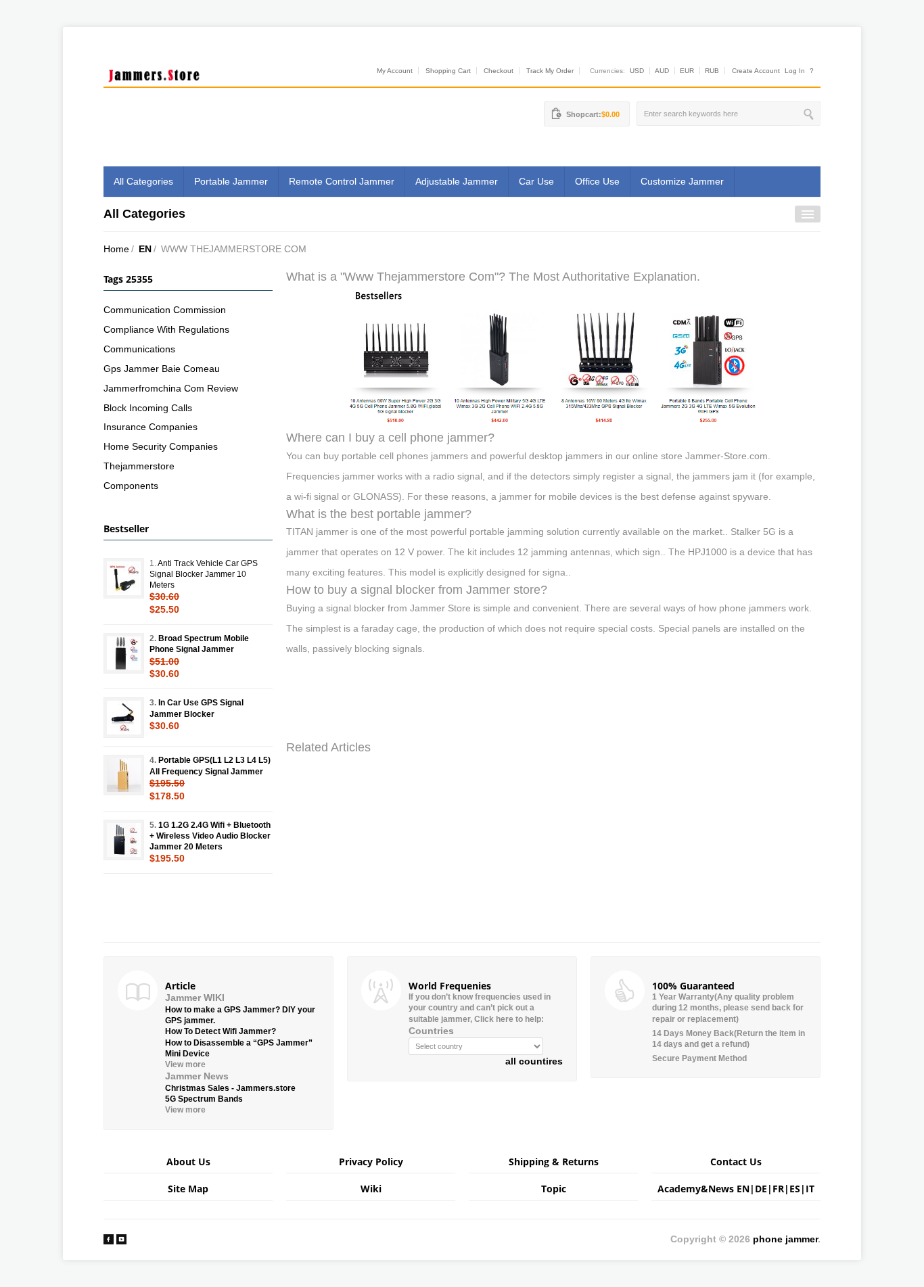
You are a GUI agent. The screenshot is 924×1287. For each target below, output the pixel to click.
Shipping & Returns (554, 1161)
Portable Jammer (231, 181)
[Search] (810, 113)
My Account (395, 70)
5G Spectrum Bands (204, 1099)
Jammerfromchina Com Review (170, 388)
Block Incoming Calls (147, 407)
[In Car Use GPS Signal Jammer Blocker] (123, 717)
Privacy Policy (371, 1161)
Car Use (536, 181)
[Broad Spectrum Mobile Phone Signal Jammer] (123, 653)
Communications (139, 349)
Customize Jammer (682, 181)
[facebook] (108, 1239)
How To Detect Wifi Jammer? (220, 1031)
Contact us (736, 1161)
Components (130, 485)
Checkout (498, 70)
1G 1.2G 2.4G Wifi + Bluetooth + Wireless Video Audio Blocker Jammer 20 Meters (210, 835)
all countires (534, 1061)
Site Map (188, 1188)
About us (188, 1161)
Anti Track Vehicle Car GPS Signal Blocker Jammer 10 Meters (203, 574)
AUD (662, 70)
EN (145, 248)
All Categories (143, 181)
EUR (687, 70)
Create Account (756, 70)
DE (761, 1188)
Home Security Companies (160, 446)
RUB (712, 70)
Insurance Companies (150, 426)
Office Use (597, 181)
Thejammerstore (139, 466)
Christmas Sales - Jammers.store (230, 1088)
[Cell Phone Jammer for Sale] (553, 356)
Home (116, 248)
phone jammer (785, 1239)
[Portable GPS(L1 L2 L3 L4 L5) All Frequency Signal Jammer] (123, 775)
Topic (553, 1188)
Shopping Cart (448, 70)
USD (637, 70)
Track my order (550, 70)
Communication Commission (164, 309)
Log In (795, 70)
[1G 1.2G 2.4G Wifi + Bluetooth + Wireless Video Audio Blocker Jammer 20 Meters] (123, 840)
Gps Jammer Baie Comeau (161, 368)
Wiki (371, 1188)
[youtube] (121, 1239)
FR (778, 1188)
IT (810, 1188)
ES (794, 1188)
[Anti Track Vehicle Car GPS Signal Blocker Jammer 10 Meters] (123, 578)
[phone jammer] (154, 72)
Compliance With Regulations (166, 329)
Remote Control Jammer (341, 181)
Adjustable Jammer (456, 181)
